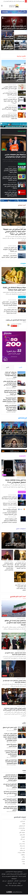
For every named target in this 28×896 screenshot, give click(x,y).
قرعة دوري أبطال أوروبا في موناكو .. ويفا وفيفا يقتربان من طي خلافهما (9, 178)
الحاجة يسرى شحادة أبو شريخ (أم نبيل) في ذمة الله (10, 793)
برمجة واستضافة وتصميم (17, 891)
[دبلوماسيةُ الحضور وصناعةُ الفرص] (22, 746)
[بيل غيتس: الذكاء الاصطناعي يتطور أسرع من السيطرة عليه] (22, 497)
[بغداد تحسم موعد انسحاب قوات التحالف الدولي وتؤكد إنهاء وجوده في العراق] (7, 35)
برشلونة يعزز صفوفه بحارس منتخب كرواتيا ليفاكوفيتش (15, 155)
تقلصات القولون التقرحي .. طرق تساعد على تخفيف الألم (9, 88)
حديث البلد (22, 839)
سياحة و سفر (22, 843)
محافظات (23, 854)
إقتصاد (23, 823)
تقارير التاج (10, 883)
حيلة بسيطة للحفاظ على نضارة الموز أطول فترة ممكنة (14, 288)
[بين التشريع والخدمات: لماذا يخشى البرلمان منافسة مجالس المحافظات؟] (22, 752)
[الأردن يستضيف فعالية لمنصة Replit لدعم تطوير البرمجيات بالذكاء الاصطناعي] (23, 519)
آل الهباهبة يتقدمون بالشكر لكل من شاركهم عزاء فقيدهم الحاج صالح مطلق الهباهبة (10, 777)
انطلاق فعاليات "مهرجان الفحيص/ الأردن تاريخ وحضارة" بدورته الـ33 (15, 431)
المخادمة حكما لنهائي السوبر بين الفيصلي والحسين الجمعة (9, 109)
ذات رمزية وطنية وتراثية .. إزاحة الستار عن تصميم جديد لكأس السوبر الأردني (14, 27)
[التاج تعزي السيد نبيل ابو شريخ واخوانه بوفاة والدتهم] (22, 785)
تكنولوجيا (23, 836)
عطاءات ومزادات (21, 852)
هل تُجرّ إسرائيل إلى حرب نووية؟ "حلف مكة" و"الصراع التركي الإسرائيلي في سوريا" (14, 231)
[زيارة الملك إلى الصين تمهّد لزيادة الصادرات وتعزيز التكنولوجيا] (22, 761)
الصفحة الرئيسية (22, 880)
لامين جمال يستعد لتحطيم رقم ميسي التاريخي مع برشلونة (10, 186)
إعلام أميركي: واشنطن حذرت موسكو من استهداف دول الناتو (14, 681)
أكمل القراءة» (22, 242)
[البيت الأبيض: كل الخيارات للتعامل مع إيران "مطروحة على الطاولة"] (22, 247)
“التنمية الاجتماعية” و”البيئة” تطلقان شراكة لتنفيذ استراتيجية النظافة (9, 400)
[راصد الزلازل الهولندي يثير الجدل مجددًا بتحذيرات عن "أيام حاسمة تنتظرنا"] (22, 309)
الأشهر (7, 367)
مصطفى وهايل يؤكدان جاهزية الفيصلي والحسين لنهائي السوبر (10, 170)
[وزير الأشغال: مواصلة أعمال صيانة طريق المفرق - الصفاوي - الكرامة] (20, 35)
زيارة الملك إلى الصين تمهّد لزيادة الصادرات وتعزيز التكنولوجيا (11, 762)
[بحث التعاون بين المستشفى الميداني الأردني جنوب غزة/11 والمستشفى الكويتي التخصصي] (14, 71)
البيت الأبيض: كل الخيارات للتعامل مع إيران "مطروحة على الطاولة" (10, 249)
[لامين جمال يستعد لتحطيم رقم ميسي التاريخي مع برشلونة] (22, 184)
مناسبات (23, 859)
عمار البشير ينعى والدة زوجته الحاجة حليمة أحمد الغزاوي (10, 808)
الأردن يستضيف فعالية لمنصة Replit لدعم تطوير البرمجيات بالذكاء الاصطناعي (9, 520)
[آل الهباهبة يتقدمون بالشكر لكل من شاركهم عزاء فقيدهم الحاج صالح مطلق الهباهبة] (22, 776)
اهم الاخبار (23, 830)
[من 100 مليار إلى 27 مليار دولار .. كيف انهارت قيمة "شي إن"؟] (22, 99)
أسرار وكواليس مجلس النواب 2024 (15, 885)
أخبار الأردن (22, 821)
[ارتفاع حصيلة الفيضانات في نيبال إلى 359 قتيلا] (22, 93)
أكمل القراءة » (22, 163)
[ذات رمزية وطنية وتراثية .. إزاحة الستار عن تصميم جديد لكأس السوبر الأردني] (14, 23)
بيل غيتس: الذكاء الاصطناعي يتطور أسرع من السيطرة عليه (9, 498)
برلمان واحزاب (22, 828)
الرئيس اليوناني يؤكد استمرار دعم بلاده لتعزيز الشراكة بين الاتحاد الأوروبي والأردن (14, 709)
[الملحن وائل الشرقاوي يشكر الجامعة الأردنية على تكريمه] (21, 392)
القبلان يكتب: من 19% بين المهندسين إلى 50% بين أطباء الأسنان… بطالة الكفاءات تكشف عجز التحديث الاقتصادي (10, 737)
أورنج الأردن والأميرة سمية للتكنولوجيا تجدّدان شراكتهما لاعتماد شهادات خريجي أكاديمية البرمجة (10, 512)
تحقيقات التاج (22, 832)
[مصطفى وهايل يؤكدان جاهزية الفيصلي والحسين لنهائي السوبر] (22, 168)
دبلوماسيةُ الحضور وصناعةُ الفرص (12, 745)
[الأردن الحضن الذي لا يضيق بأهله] (22, 729)
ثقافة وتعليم (22, 834)
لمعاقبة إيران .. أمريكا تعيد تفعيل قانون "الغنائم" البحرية (9, 256)
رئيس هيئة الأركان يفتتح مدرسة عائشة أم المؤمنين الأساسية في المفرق (9, 384)
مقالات (23, 856)
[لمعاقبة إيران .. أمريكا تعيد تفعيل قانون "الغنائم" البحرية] (22, 255)
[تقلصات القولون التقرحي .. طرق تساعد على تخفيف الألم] (22, 86)
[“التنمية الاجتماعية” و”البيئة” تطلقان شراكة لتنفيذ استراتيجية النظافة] (21, 399)
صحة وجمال (22, 845)
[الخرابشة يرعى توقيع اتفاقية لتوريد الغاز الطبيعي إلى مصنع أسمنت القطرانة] (21, 407)
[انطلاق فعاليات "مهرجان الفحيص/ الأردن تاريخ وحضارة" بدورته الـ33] (14, 428)
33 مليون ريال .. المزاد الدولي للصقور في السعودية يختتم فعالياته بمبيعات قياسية (9, 303)
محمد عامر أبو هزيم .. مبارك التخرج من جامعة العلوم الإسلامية (15, 654)
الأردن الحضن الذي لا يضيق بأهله (10, 728)
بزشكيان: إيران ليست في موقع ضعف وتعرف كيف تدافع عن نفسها (15, 622)
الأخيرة (20, 367)
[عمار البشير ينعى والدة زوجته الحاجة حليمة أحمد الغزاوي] (22, 808)
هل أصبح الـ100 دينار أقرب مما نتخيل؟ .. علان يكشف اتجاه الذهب (20, 587)
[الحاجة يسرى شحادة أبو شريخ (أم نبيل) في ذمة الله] (22, 793)
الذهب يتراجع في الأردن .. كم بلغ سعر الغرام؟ (7, 48)
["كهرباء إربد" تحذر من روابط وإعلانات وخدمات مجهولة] (22, 503)
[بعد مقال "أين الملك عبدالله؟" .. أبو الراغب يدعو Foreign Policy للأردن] (21, 374)
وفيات (23, 863)
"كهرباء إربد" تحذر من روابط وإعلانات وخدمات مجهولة (10, 504)
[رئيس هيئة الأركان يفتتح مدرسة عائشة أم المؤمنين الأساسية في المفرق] (21, 383)
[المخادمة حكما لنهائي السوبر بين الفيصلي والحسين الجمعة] (22, 107)
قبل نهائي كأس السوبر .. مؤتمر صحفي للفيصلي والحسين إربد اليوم (10, 194)
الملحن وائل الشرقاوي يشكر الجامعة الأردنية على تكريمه (10, 392)
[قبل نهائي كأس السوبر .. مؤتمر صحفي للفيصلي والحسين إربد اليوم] (22, 192)
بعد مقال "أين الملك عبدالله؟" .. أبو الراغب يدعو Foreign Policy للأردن (10, 374)
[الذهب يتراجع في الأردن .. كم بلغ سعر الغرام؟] (7, 45)
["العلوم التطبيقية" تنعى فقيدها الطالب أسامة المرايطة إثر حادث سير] (22, 800)
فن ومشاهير (22, 850)
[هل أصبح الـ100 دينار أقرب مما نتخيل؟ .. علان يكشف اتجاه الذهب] (20, 577)
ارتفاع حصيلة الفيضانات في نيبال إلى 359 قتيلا (10, 94)
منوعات (23, 861)
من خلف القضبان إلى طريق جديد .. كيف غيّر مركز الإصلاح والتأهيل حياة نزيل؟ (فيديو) (20, 565)
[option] (14, 33)
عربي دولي (22, 848)
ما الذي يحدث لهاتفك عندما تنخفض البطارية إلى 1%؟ (15, 481)
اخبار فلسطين (22, 825)
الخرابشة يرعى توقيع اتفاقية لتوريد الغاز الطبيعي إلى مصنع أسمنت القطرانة (10, 408)
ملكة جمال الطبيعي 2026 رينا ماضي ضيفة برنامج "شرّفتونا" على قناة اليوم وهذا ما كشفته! (14, 446)
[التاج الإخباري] (14, 6)
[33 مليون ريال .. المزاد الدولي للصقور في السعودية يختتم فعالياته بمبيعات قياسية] (22, 301)
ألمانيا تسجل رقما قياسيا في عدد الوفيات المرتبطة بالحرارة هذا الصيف (9, 117)
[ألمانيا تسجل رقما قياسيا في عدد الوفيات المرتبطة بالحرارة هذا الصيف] (22, 115)
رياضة (23, 841)
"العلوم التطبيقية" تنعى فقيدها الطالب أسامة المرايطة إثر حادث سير (10, 801)
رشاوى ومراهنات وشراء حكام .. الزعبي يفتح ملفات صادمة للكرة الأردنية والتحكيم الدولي (7, 566)
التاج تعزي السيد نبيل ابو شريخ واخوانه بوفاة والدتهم (10, 786)
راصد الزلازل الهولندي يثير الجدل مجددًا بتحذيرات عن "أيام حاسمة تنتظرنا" (10, 311)
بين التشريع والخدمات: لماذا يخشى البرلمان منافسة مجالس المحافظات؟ (11, 753)
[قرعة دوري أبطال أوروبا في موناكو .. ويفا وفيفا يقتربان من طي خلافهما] (22, 176)
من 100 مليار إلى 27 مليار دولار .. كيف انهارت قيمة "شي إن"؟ (10, 101)
